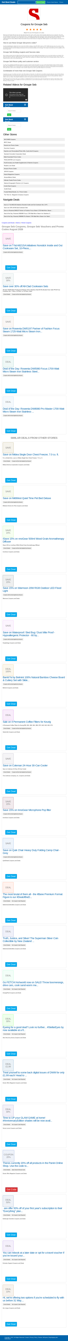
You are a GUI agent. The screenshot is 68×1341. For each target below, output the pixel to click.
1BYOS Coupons (8, 171)
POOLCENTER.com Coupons (12, 160)
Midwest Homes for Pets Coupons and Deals (15, 505)
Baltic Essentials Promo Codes (12, 157)
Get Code (11, 1189)
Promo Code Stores (52, 2)
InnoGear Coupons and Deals (11, 551)
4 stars (37, 29)
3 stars (34, 29)
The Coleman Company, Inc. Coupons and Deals (16, 775)
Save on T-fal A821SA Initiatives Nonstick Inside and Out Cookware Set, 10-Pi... (26, 204)
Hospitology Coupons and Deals (12, 643)
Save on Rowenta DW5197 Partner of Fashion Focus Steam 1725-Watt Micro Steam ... (28, 210)
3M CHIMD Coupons (10, 139)
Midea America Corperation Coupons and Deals (16, 464)
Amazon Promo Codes (10, 168)
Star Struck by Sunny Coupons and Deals (14, 1037)
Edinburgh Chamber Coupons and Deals (14, 1218)
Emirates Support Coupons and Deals (13, 1263)
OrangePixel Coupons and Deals (12, 992)
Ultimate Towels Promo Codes (12, 180)
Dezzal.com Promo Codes (11, 145)
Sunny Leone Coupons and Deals (12, 1128)
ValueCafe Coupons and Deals (11, 732)
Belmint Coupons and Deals (10, 687)
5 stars (40, 29)
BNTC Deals (7, 142)
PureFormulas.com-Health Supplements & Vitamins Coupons (21, 162)
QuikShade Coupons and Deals (11, 860)
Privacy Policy (33, 1337)
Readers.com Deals (9, 165)
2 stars (30, 29)
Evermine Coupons (9, 148)
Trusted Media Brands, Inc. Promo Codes (15, 192)
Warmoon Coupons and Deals (11, 598)
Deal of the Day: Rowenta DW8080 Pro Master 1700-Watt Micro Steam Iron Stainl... (27, 216)
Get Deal (11, 267)
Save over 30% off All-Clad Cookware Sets (16, 207)
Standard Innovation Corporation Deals (15, 154)
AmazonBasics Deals (10, 177)
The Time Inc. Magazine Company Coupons (16, 194)
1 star (27, 29)
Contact (27, 1337)
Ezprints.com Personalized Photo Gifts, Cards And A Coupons (21, 151)
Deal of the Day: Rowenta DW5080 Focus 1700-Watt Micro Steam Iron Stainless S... (27, 213)
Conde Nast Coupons (10, 186)
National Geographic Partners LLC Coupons (16, 183)
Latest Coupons (17, 5)
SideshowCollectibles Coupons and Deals (14, 904)
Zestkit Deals (7, 189)
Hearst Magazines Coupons (12, 174)
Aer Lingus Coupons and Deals (11, 1308)
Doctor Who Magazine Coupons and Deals (15, 1083)
